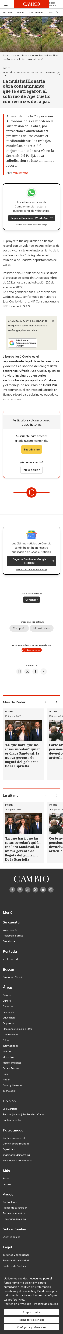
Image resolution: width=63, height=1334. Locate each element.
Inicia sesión (31, 470)
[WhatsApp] (51, 890)
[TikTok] (27, 890)
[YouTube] (43, 890)
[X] (35, 890)
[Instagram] (20, 890)
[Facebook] (12, 890)
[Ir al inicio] (31, 4)
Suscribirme (31, 449)
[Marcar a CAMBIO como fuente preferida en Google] (31, 343)
